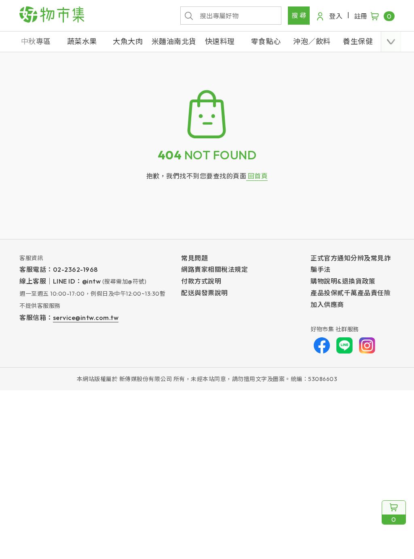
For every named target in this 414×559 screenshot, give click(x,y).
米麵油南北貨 (174, 41)
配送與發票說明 (204, 293)
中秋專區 (36, 41)
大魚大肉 (128, 41)
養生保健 (358, 41)
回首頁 (257, 176)
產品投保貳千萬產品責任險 (350, 293)
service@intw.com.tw (86, 317)
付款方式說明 (201, 281)
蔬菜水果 (82, 41)
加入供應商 (327, 305)
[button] (391, 42)
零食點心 (266, 41)
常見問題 (194, 258)
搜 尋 (298, 15)
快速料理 (220, 41)
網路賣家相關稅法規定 (214, 269)
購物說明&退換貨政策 (342, 281)
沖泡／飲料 (312, 41)
